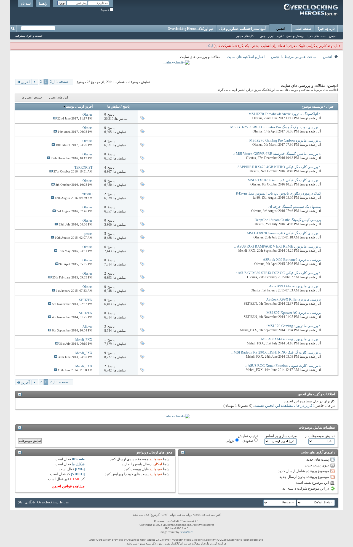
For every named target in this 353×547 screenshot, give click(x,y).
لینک (210, 46)
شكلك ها (78, 464)
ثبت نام (26, 4)
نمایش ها (113, 106)
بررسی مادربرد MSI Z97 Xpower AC (293, 312)
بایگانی (30, 502)
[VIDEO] (78, 474)
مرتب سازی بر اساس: (280, 436)
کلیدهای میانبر (245, 36)
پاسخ (126, 106)
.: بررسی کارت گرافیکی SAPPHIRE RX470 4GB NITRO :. (278, 167)
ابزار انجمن (267, 36)
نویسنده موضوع (312, 106)
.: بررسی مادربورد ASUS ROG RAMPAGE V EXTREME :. (277, 246)
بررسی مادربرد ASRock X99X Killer (293, 299)
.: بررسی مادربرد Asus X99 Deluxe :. (293, 286)
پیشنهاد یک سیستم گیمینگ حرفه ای (294, 207)
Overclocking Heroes (53, 502)
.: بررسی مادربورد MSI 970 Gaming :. (293, 326)
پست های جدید (316, 36)
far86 (256, 198)
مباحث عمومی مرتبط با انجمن (294, 57)
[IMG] (80, 469)
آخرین (25, 82)
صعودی (248, 441)
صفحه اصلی (303, 29)
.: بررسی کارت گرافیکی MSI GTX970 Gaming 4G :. (282, 233)
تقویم (280, 36)
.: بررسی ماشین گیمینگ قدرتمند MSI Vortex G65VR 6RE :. (277, 154)
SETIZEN (250, 304)
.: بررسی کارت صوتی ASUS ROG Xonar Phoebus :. (283, 365)
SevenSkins (186, 532)
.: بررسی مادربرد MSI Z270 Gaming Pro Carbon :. (284, 140)
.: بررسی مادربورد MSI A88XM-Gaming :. (289, 339)
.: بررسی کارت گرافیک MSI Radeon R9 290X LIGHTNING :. (276, 352)
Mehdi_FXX (246, 251)
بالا (20, 502)
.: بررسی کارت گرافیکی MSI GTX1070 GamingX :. (283, 180)
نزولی (230, 441)
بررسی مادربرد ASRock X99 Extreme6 (292, 259)
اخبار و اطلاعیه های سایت (246, 57)
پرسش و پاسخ (295, 36)
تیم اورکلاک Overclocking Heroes (190, 29)
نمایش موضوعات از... (318, 436)
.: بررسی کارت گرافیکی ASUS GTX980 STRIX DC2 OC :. (278, 273)
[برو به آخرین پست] (55, 118)
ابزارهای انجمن (58, 97)
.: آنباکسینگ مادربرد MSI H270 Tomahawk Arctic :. (283, 114)
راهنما (43, 4)
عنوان (330, 106)
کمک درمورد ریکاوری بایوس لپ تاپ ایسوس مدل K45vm (278, 193)
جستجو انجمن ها (32, 97)
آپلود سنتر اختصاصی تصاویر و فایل (242, 29)
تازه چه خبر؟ (326, 29)
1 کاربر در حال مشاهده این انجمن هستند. (284, 405)
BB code (78, 459)
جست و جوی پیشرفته (29, 35)
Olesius (257, 118)
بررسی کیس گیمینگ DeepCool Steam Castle (288, 220)
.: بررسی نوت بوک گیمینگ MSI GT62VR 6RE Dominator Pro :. (274, 127)
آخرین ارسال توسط (79, 106)
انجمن (280, 29)
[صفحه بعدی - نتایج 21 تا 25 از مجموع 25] (34, 82)
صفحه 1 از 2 (59, 81)
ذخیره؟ (105, 9)
